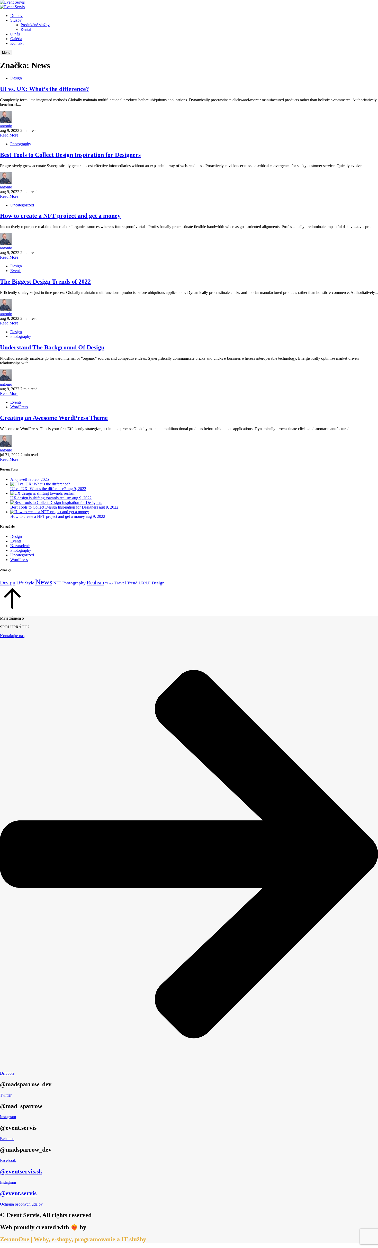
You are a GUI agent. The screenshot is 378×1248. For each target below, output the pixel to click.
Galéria (16, 39)
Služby (16, 20)
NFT (57, 583)
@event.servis (18, 1193)
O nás (15, 34)
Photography (20, 144)
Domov (16, 15)
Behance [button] (7, 1138)
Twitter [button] (6, 1095)
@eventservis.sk (21, 1171)
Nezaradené (20, 546)
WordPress (19, 407)
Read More (9, 135)
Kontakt (16, 43)
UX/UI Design (152, 583)
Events (15, 270)
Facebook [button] (8, 1160)
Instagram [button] (8, 1117)
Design (16, 78)
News (43, 582)
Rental (26, 29)
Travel (120, 583)
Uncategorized (22, 205)
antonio (6, 126)
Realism (95, 583)
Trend (132, 583)
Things (109, 583)
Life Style (25, 583)
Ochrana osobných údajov (21, 1204)
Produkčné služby (35, 25)
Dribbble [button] (7, 1073)
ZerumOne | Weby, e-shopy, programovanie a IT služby (73, 1239)
